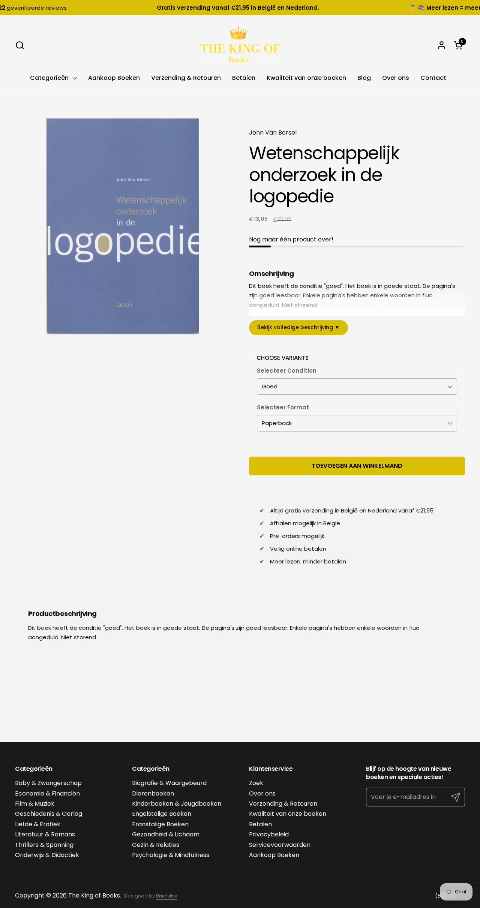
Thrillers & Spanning (44, 845)
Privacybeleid (269, 834)
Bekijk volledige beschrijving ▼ (298, 327)
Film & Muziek (34, 803)
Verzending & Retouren (283, 803)
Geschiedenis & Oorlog (48, 813)
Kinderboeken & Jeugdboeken (176, 803)
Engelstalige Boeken (161, 813)
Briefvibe (166, 895)
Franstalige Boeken (160, 824)
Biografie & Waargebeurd (169, 783)
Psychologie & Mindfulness (170, 855)
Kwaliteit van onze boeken (287, 813)
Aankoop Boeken (274, 855)
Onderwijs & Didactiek (47, 855)
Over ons (262, 793)
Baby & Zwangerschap (48, 783)
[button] (19, 45)
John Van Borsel (273, 132)
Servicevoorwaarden (279, 845)
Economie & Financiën (47, 793)
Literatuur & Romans (45, 834)
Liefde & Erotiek (37, 824)
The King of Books (94, 895)
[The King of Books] (240, 45)
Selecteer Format (283, 407)
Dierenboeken (153, 793)
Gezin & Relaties (155, 845)
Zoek (256, 783)
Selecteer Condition (286, 371)
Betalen (260, 824)
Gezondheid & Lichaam (166, 834)
